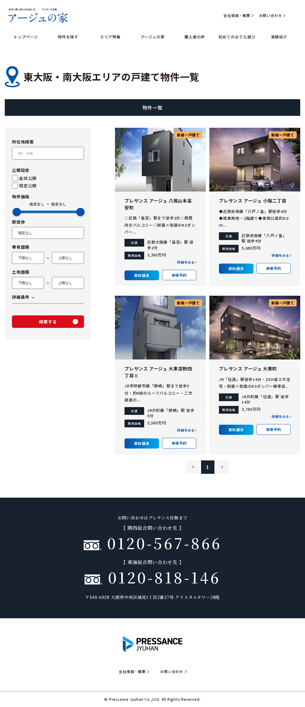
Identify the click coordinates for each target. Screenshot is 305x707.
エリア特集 (110, 37)
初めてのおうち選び (236, 37)
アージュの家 (153, 37)
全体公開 (28, 178)
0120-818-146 (161, 577)
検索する (48, 322)
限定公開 (28, 186)
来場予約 (179, 275)
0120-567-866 (162, 542)
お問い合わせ (270, 15)
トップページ (25, 37)
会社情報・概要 (236, 15)
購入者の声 (194, 37)
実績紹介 (279, 37)
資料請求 (141, 275)
